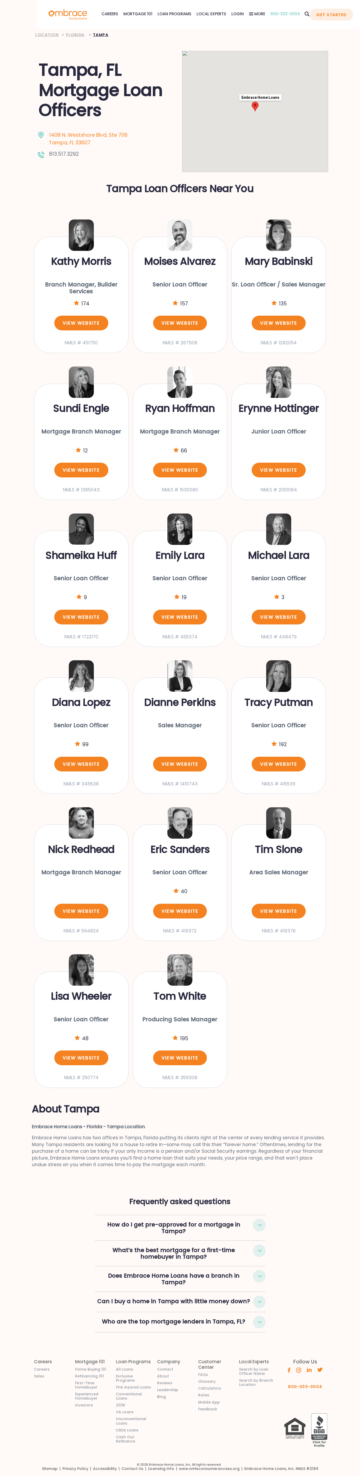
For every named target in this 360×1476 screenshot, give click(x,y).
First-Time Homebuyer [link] (86, 1385)
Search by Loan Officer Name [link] (254, 1371)
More (259, 14)
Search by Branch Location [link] (256, 1382)
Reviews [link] (164, 1383)
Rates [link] (203, 1395)
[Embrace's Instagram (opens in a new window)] (298, 1369)
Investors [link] (84, 1405)
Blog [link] (161, 1396)
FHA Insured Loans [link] (133, 1387)
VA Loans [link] (125, 1412)
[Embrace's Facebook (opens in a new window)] (289, 1369)
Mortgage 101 (137, 14)
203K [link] (120, 1405)
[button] (259, 1225)
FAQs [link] (203, 1374)
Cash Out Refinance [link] (125, 1439)
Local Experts (211, 14)
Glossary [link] (207, 1381)
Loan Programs (174, 14)
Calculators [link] (209, 1388)
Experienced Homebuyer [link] (86, 1396)
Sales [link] (39, 1376)
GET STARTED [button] (331, 14)
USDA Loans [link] (127, 1430)
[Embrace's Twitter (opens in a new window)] (320, 1369)
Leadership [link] (167, 1389)
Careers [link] (42, 1369)
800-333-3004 (285, 14)
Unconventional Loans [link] (131, 1421)
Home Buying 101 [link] (90, 1369)
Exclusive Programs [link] (125, 1378)
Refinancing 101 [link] (89, 1376)
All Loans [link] (124, 1369)
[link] (68, 13)
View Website (81, 323)
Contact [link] (165, 1369)
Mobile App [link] (209, 1402)
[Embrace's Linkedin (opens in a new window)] (309, 1369)
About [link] (163, 1376)
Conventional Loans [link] (129, 1396)
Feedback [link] (207, 1409)
